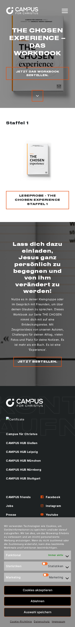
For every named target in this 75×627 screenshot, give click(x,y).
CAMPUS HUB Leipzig (22, 451)
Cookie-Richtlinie (21, 621)
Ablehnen (37, 601)
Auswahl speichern (37, 612)
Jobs (9, 505)
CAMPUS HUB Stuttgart (23, 478)
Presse (11, 514)
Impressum (58, 621)
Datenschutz (42, 621)
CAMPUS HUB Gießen (22, 443)
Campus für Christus (21, 434)
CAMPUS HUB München (23, 460)
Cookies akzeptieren (37, 590)
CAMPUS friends (18, 497)
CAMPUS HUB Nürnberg (23, 469)
